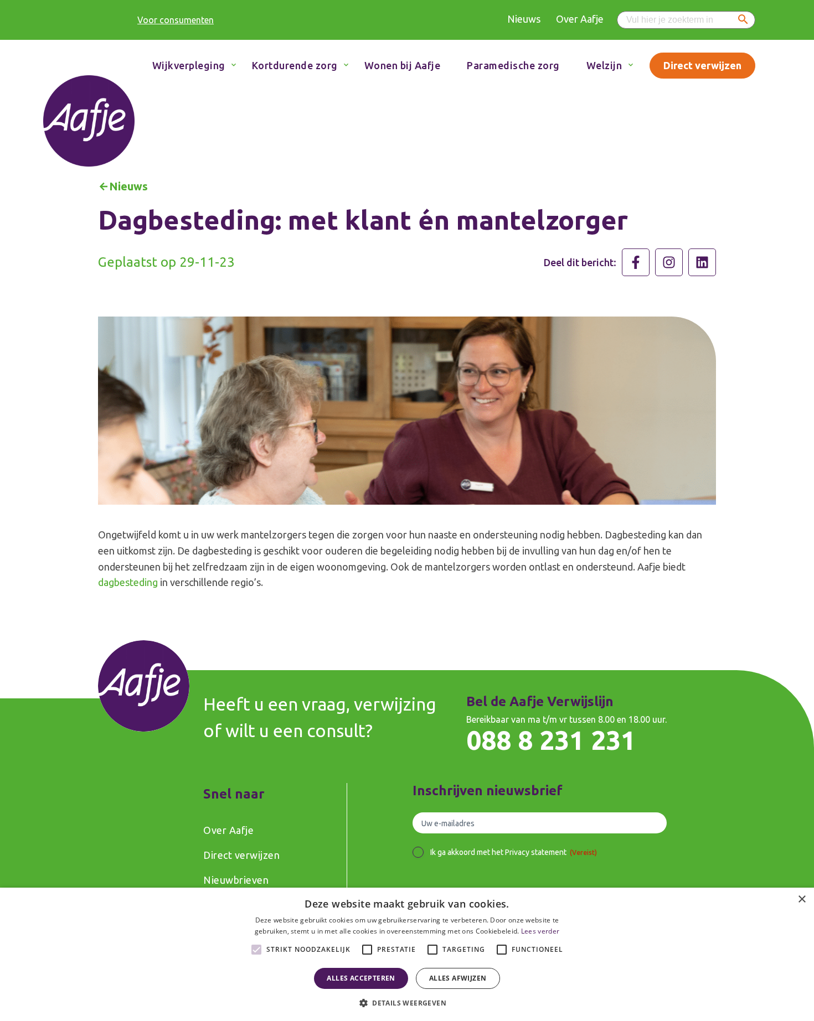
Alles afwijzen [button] (458, 978)
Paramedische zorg (513, 65)
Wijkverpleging (188, 65)
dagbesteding (128, 582)
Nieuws (523, 18)
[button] (407, 1002)
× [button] (801, 899)
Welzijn (604, 65)
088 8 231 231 (551, 740)
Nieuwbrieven (236, 879)
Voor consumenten (175, 20)
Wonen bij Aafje (402, 65)
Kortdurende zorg (295, 65)
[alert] (407, 954)
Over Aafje (580, 18)
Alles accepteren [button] (361, 978)
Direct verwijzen (702, 65)
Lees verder (540, 931)
